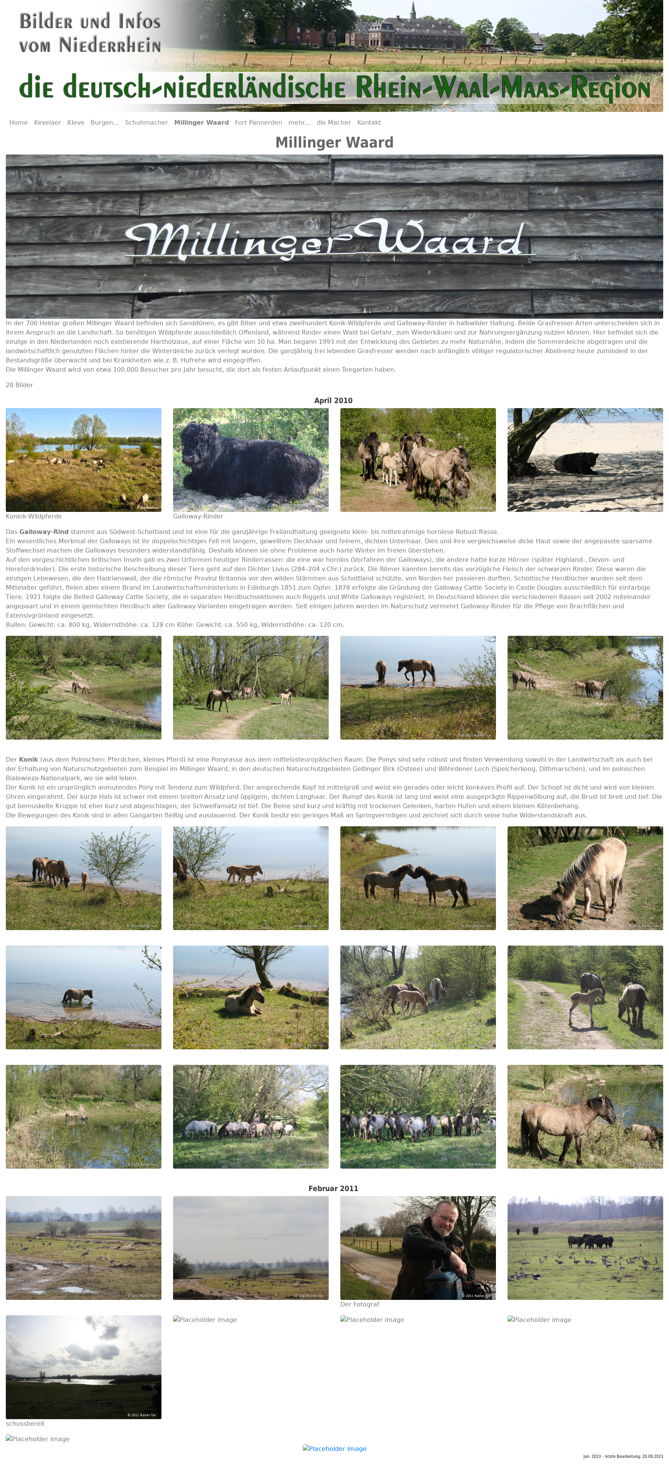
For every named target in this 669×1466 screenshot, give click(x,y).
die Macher (334, 122)
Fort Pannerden (258, 122)
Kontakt (369, 122)
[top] (335, 1448)
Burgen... (105, 122)
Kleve (75, 122)
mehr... (299, 122)
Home (18, 122)
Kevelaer (47, 122)
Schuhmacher (146, 122)
